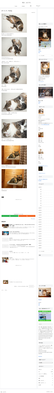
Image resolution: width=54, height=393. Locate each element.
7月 (40, 191)
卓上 (39, 103)
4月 (40, 198)
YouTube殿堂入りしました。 (43, 165)
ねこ (46, 371)
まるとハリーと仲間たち (46, 373)
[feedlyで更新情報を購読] (10, 216)
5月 (40, 196)
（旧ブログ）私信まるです (43, 179)
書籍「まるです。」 (46, 380)
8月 (40, 189)
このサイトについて (41, 173)
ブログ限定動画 (46, 376)
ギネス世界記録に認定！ (45, 124)
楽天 (39, 52)
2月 (40, 203)
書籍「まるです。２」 (46, 382)
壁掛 (39, 303)
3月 (40, 200)
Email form (40, 356)
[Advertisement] (18, 206)
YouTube (39, 180)
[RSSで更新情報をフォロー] (27, 216)
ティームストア (41, 81)
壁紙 (46, 378)
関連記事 (39, 299)
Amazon (39, 51)
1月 (40, 205)
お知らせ (46, 369)
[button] (52, 55)
